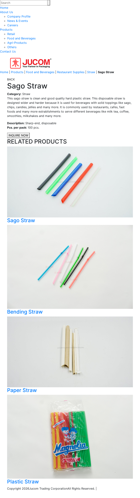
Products (6, 29)
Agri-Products (17, 43)
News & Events (17, 21)
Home (4, 7)
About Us (6, 12)
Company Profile (18, 16)
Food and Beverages (21, 38)
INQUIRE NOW (18, 135)
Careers (12, 25)
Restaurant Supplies (70, 72)
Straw (91, 72)
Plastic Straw (23, 481)
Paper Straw (22, 390)
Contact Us (8, 51)
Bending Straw (25, 312)
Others (11, 47)
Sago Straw (21, 220)
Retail (11, 34)
